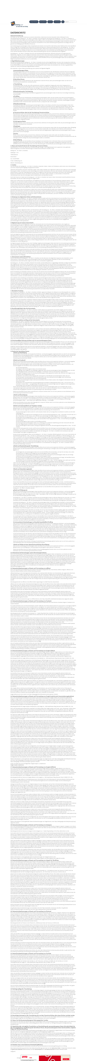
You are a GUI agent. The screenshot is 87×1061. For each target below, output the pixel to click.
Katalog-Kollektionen (34, 21)
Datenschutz (18, 33)
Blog (63, 21)
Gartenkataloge (57, 21)
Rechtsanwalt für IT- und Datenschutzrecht (45, 1049)
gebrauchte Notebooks (17, 1049)
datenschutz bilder (56, 1048)
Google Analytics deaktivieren (17, 765)
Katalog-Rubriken (43, 21)
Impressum (50, 21)
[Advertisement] (43, 9)
